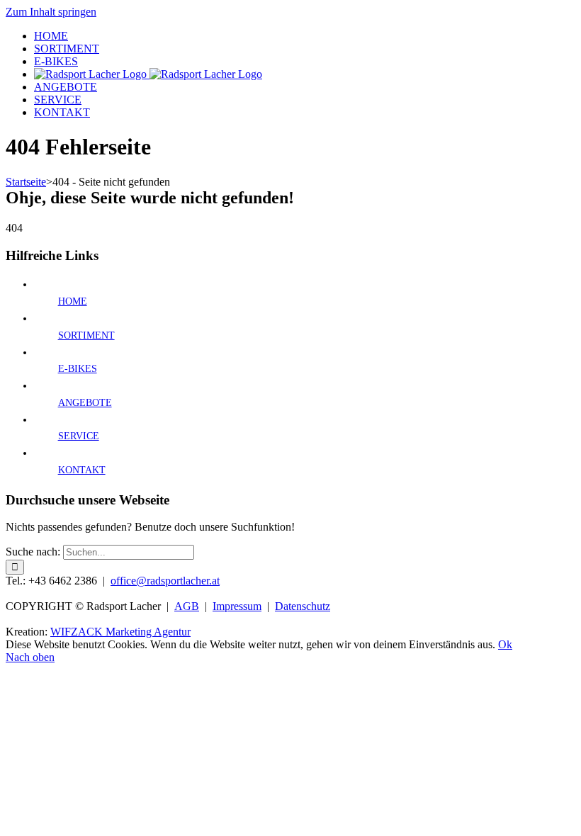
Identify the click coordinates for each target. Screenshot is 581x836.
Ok (505, 644)
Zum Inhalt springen (51, 12)
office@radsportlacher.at (165, 581)
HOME (72, 301)
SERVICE (78, 436)
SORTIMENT (86, 335)
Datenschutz (302, 606)
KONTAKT (82, 470)
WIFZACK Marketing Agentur (120, 632)
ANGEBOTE (85, 402)
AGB (186, 606)
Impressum (237, 606)
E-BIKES (77, 368)
